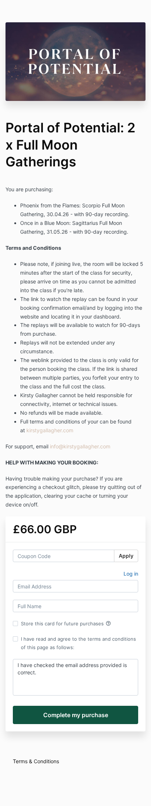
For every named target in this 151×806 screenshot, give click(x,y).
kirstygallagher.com (49, 430)
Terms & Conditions (36, 761)
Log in (131, 573)
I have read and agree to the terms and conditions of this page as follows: (78, 643)
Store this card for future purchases (66, 623)
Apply (126, 556)
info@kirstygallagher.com (80, 446)
